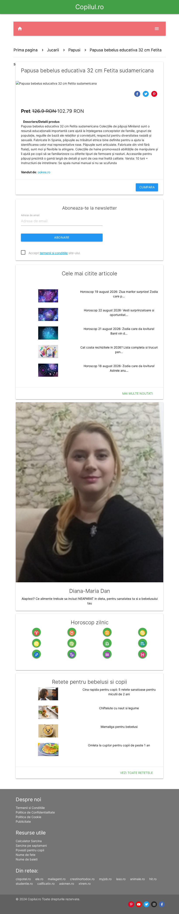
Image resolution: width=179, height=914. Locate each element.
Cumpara (147, 187)
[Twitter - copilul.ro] (146, 904)
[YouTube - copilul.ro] (139, 904)
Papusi (74, 50)
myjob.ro (105, 879)
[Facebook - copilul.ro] (162, 904)
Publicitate (23, 821)
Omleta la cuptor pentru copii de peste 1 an (119, 745)
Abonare (61, 237)
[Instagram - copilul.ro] (154, 904)
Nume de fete (25, 855)
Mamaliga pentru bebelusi (119, 726)
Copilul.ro (89, 7)
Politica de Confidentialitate (35, 812)
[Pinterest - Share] (154, 93)
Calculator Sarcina (29, 841)
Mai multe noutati (137, 393)
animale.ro (137, 879)
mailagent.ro (56, 879)
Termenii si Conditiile (30, 808)
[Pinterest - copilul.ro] (131, 904)
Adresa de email (30, 215)
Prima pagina (26, 50)
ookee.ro (44, 172)
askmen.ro (66, 883)
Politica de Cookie (28, 817)
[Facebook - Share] (137, 93)
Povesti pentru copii (30, 850)
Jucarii (53, 50)
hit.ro (153, 879)
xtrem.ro (85, 883)
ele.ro (39, 879)
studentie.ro (24, 883)
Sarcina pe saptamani (31, 845)
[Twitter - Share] (146, 93)
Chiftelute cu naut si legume (119, 708)
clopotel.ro (23, 879)
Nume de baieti (27, 859)
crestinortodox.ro (82, 879)
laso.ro (121, 879)
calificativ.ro (46, 883)
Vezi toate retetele (136, 773)
